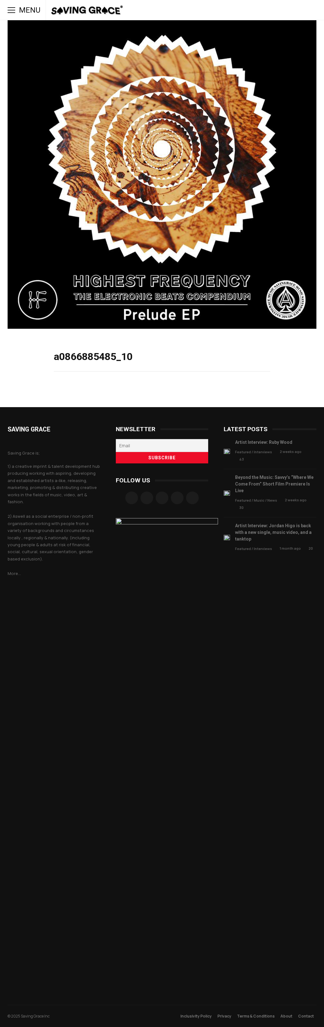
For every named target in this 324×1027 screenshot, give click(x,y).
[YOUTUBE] (250, 10)
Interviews (263, 451)
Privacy (224, 1016)
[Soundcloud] (162, 498)
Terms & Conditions (256, 1016)
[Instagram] (146, 498)
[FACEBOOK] (233, 10)
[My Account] (286, 10)
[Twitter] (177, 498)
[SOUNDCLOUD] (259, 10)
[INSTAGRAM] (242, 10)
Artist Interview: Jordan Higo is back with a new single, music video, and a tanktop (227, 537)
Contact (306, 1016)
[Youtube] (192, 498)
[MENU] (11, 10)
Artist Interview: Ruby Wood (227, 451)
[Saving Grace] (87, 11)
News (272, 500)
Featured (243, 451)
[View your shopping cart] (295, 10)
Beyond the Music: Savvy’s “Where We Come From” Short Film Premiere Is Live (227, 493)
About (286, 1016)
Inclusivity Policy (196, 1016)
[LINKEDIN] (268, 10)
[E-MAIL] (277, 10)
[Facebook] (131, 498)
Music (259, 500)
